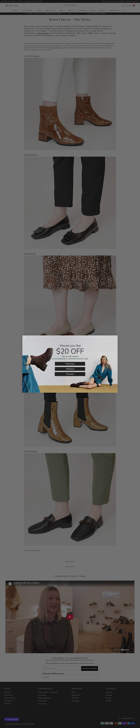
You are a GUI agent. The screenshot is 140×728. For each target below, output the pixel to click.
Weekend (70, 369)
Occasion (70, 374)
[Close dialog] (24, 337)
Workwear (70, 363)
